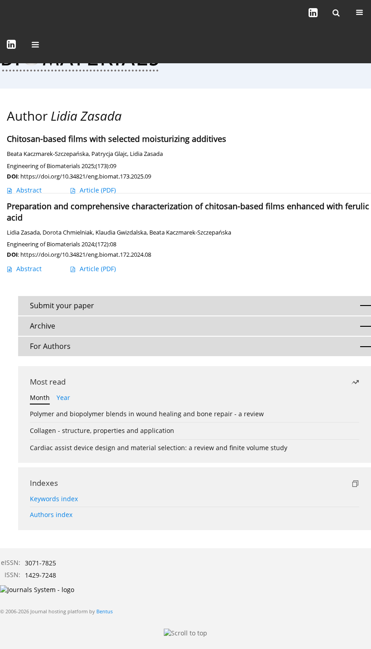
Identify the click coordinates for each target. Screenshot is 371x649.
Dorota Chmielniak (68, 232)
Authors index (51, 514)
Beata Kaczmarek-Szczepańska (48, 154)
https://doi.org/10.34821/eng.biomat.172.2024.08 (85, 254)
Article (98, 190)
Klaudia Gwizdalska (121, 232)
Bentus (104, 611)
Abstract (29, 190)
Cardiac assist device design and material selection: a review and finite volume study (158, 447)
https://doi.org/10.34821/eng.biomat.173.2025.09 (85, 176)
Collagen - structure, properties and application (102, 430)
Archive (42, 326)
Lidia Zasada (146, 154)
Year (63, 397)
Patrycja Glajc (109, 154)
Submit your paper (62, 305)
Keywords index (54, 498)
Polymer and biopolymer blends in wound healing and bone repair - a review (147, 413)
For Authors (50, 346)
